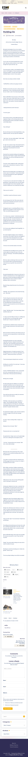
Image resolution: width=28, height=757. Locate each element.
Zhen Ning (15, 618)
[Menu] (25, 7)
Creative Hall (7, 26)
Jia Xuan (5, 618)
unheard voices (6, 595)
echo (6, 625)
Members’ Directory (14, 745)
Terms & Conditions (14, 747)
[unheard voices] (7, 591)
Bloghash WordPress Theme (16, 754)
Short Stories (20, 28)
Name (4, 680)
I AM (4, 610)
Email (4, 686)
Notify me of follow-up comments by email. (14, 702)
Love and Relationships (9, 28)
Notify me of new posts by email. (11, 705)
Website (5, 692)
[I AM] (7, 607)
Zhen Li (10, 618)
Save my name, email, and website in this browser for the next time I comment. (13, 700)
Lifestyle (15, 26)
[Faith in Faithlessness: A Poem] (18, 596)
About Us (14, 743)
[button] (7, 627)
